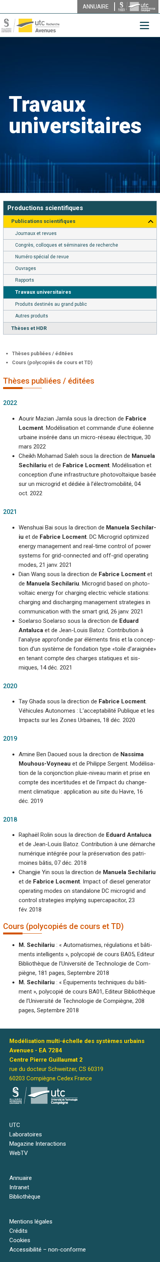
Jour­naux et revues (36, 233)
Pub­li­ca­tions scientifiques (43, 221)
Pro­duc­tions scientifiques (45, 208)
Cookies (19, 1240)
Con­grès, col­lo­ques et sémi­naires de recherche (66, 245)
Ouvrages (25, 268)
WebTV (18, 1153)
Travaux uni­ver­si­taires (43, 292)
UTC (14, 1125)
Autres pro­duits (31, 316)
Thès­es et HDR (29, 328)
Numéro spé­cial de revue (42, 256)
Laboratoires (25, 1134)
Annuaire (20, 1177)
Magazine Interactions (37, 1143)
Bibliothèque (24, 1196)
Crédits (18, 1230)
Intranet (19, 1187)
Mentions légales (30, 1221)
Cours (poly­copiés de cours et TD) (52, 362)
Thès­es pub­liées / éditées (42, 353)
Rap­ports (24, 280)
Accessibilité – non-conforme (47, 1249)
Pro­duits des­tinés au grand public (51, 304)
